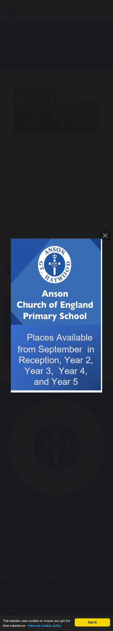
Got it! (92, 622)
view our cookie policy (44, 625)
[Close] (105, 235)
